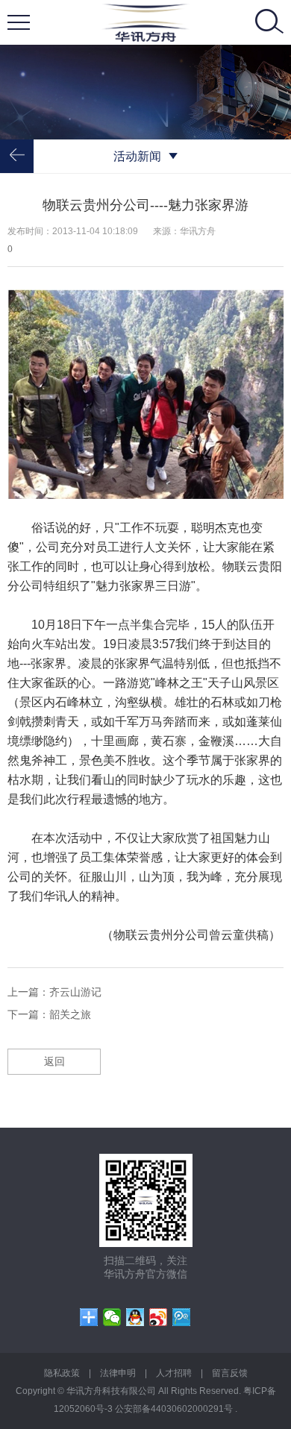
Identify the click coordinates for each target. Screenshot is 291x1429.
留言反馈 (230, 1373)
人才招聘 (174, 1373)
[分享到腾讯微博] (181, 1317)
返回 (54, 1061)
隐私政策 (62, 1373)
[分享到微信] (112, 1317)
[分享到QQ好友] (135, 1317)
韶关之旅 (70, 1014)
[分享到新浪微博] (158, 1317)
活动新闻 (137, 156)
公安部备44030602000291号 (175, 1409)
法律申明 (118, 1373)
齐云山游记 (75, 992)
